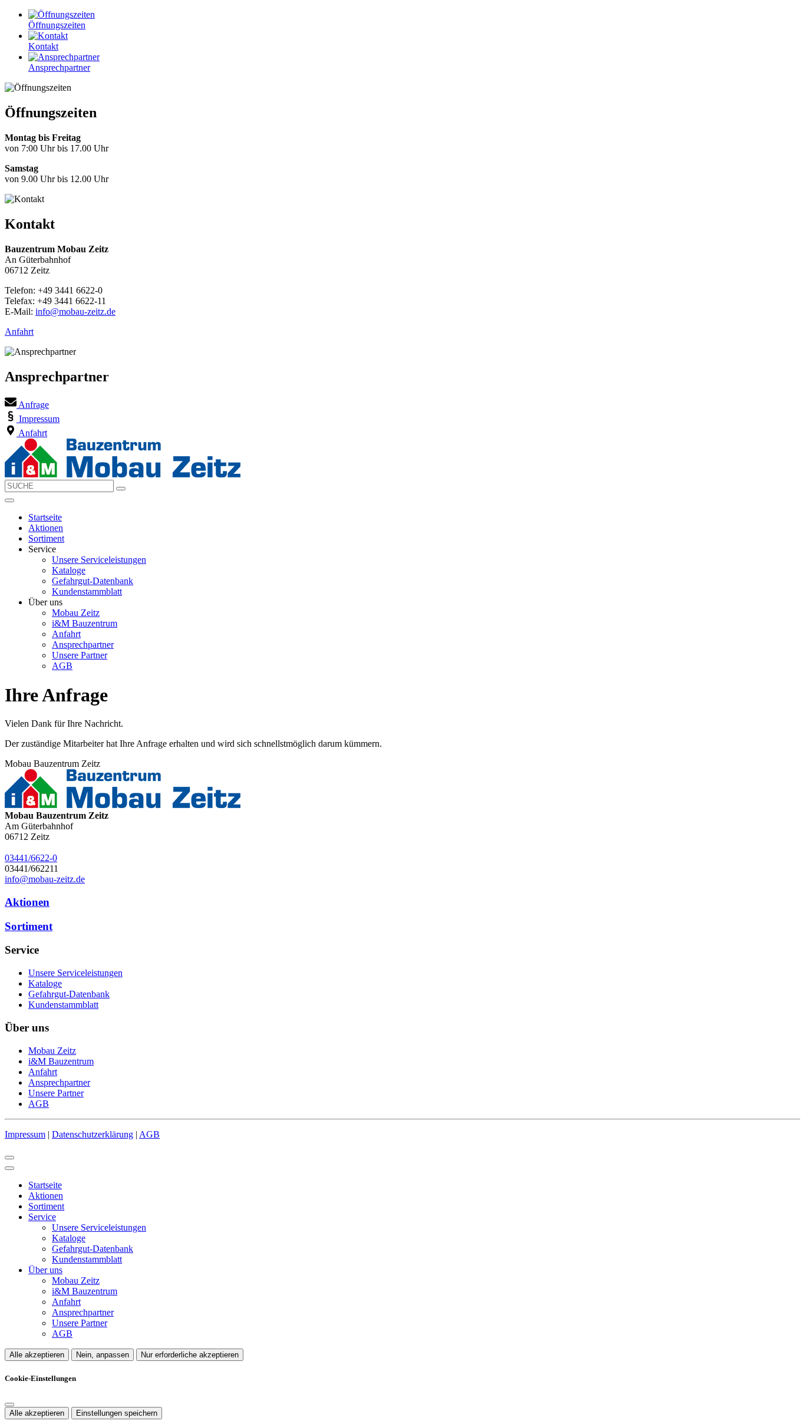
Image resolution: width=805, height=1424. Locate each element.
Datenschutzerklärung (92, 1134)
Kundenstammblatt (87, 591)
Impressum (25, 1134)
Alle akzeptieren (36, 1354)
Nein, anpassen (102, 1354)
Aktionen (45, 528)
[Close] (9, 1168)
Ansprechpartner (83, 645)
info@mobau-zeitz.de (75, 311)
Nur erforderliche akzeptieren (190, 1354)
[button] (9, 500)
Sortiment (46, 538)
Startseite (45, 517)
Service (42, 1217)
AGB (62, 666)
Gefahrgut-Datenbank (92, 581)
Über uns (45, 1270)
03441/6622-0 (31, 858)
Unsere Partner (79, 655)
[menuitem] (27, 405)
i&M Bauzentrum (84, 623)
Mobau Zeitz (76, 613)
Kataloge (68, 570)
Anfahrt (19, 332)
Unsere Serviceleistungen (99, 560)
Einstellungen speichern (116, 1413)
